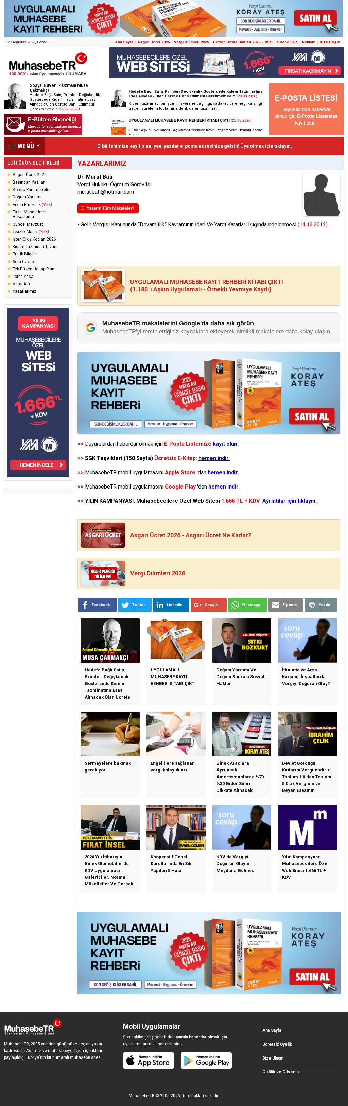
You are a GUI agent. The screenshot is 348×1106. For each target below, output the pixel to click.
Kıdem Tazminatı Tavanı (35, 246)
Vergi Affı (21, 284)
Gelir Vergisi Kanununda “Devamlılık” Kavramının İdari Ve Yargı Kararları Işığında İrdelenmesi (204, 224)
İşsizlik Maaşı (31, 231)
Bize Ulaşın (330, 42)
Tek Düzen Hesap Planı (34, 269)
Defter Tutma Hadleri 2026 (236, 42)
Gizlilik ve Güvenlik (281, 1072)
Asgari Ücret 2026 (154, 42)
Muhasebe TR (142, 1095)
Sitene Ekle (287, 42)
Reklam (308, 42)
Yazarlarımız (24, 291)
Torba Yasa (23, 276)
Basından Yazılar (29, 182)
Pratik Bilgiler (25, 254)
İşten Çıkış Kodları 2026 (34, 239)
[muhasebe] (48, 76)
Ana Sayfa (124, 42)
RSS (269, 42)
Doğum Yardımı (27, 197)
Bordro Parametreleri (32, 189)
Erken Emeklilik (32, 204)
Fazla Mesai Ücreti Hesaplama (30, 214)
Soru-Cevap (23, 261)
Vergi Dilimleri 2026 (191, 42)
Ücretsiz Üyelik (277, 1044)
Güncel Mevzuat (28, 224)
